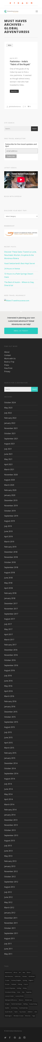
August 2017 (9, 619)
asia (24, 972)
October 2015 (10, 717)
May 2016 (8, 686)
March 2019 (9, 541)
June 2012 (8, 897)
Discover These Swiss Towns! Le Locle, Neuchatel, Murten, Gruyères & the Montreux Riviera (20, 255)
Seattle (7, 1008)
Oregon (7, 1004)
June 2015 (8, 737)
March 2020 (9, 485)
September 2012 (11, 882)
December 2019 (10, 500)
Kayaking (28, 992)
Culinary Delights (16, 980)
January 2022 (9, 423)
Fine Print (8, 368)
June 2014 (8, 789)
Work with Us (10, 358)
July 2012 (8, 892)
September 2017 (11, 614)
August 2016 (9, 670)
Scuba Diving (33, 1004)
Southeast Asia (23, 1008)
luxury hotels (19, 996)
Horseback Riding (10, 992)
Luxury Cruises (9, 996)
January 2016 (9, 706)
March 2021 (9, 469)
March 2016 (9, 696)
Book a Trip (9, 362)
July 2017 (8, 624)
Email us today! (21, 331)
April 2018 (8, 588)
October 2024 (10, 402)
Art (20, 972)
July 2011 (8, 943)
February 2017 (10, 644)
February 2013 (10, 861)
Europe (7, 984)
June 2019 (8, 531)
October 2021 (10, 433)
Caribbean (32, 976)
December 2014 (10, 763)
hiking (24, 988)
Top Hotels (22, 1012)
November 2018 (11, 557)
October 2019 (10, 511)
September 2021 (11, 438)
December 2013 (10, 820)
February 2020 (10, 490)
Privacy (7, 371)
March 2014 (9, 804)
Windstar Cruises (18, 1016)
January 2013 (9, 866)
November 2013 (11, 825)
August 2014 (9, 778)
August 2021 (9, 443)
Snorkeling (14, 1008)
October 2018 (10, 562)
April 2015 (8, 742)
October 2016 (10, 660)
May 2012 (8, 902)
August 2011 (9, 938)
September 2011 (11, 933)
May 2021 (8, 459)
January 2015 (9, 758)
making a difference (11, 1000)
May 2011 (8, 954)
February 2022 (10, 418)
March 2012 (9, 907)
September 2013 (11, 835)
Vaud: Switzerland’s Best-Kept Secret (19, 263)
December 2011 (10, 918)
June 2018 (8, 577)
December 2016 (10, 650)
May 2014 (8, 794)
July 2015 (8, 732)
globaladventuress (15, 106)
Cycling (25, 980)
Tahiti (16, 1012)
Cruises (7, 980)
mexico (21, 1000)
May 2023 (8, 407)
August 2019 (9, 521)
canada (24, 976)
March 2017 (9, 639)
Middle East (28, 1000)
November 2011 (11, 923)
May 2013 (8, 856)
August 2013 (9, 840)
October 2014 (10, 768)
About (6, 352)
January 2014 (9, 815)
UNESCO (30, 1012)
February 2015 (10, 753)
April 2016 (8, 691)
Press (6, 365)
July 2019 (8, 526)
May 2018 (8, 583)
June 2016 (8, 681)
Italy (23, 992)
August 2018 (9, 572)
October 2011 (10, 928)
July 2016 (8, 675)
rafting (25, 1004)
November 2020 (11, 474)
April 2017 (8, 634)
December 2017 (10, 603)
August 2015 (9, 727)
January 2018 (9, 598)
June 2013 (8, 851)
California (17, 976)
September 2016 (11, 665)
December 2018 (10, 552)
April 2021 (8, 464)
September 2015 (11, 722)
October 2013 (10, 830)
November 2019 (11, 505)
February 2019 (10, 547)
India (9, 45)
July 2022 (8, 413)
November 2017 (11, 608)
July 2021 (8, 449)
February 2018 (10, 593)
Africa (15, 972)
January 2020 (9, 495)
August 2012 (9, 887)
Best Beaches (9, 976)
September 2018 (11, 567)
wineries (27, 1016)
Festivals (13, 984)
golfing (19, 988)
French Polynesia (10, 988)
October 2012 (10, 876)
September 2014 (11, 773)
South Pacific (9, 1012)
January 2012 (9, 912)
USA (35, 1012)
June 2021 (8, 454)
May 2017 (8, 629)
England (31, 980)
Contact (7, 355)
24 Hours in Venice (12, 268)
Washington (8, 1016)
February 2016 (10, 701)
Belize (29, 972)
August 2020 (9, 480)
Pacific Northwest (16, 1004)
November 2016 (11, 655)
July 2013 (8, 845)
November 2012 (11, 871)
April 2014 (8, 799)
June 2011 (8, 948)
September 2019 (11, 516)
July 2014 (8, 784)
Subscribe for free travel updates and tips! (21, 145)
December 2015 (10, 711)
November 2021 (11, 428)
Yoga (33, 1016)
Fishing (20, 984)
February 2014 (10, 809)
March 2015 (9, 748)
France (26, 984)
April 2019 (8, 536)
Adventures (8, 972)
